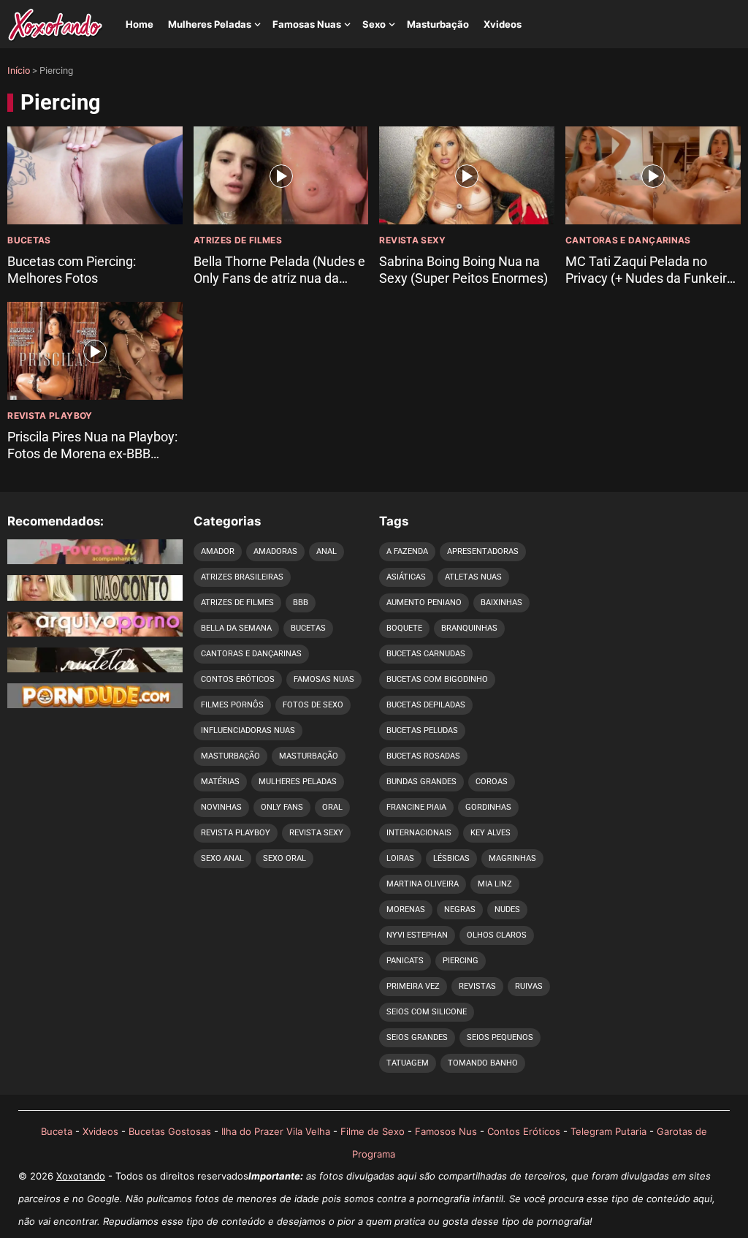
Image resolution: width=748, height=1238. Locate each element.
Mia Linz (495, 884)
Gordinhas (488, 807)
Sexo (374, 24)
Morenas (405, 909)
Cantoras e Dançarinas (628, 240)
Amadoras (275, 551)
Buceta (56, 1131)
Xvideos (503, 24)
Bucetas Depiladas (425, 705)
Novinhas (221, 807)
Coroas (492, 781)
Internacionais (418, 833)
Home (139, 24)
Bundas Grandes (421, 781)
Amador (217, 551)
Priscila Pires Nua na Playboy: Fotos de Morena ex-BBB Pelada (92, 454)
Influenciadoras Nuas (248, 730)
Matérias (220, 781)
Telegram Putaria (608, 1131)
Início (18, 70)
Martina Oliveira (422, 884)
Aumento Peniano (424, 602)
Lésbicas (451, 858)
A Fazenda (407, 551)
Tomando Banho (483, 1063)
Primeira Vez (413, 986)
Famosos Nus (446, 1131)
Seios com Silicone (426, 1012)
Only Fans (282, 807)
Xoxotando (80, 1176)
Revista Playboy (49, 415)
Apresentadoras (483, 551)
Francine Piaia (416, 807)
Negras (460, 909)
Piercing (460, 960)
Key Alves (490, 833)
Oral (332, 807)
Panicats (405, 960)
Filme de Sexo (372, 1131)
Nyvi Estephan (417, 935)
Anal (326, 551)
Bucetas (29, 240)
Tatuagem (407, 1063)
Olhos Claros (497, 935)
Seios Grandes (417, 1037)
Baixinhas (501, 602)
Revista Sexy (412, 240)
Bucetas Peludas (422, 730)
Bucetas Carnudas (425, 653)
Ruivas (529, 986)
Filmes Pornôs (232, 705)
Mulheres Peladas (209, 24)
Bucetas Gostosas (170, 1131)
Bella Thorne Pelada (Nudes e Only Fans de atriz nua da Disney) (279, 278)
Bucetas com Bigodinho (437, 679)
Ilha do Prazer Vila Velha (275, 1131)
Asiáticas (406, 577)
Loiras (400, 858)
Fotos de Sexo (313, 705)
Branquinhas (469, 628)
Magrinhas (512, 858)
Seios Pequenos (500, 1037)
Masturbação (438, 24)
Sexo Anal (222, 858)
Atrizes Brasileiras (242, 577)
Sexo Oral (284, 858)
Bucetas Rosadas (423, 756)
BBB (300, 602)
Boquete (404, 628)
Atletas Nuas (473, 577)
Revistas (477, 986)
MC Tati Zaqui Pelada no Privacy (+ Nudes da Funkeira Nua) (649, 278)
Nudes (507, 909)
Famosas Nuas (306, 24)
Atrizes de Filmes (238, 240)
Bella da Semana (236, 628)
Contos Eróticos (238, 679)
